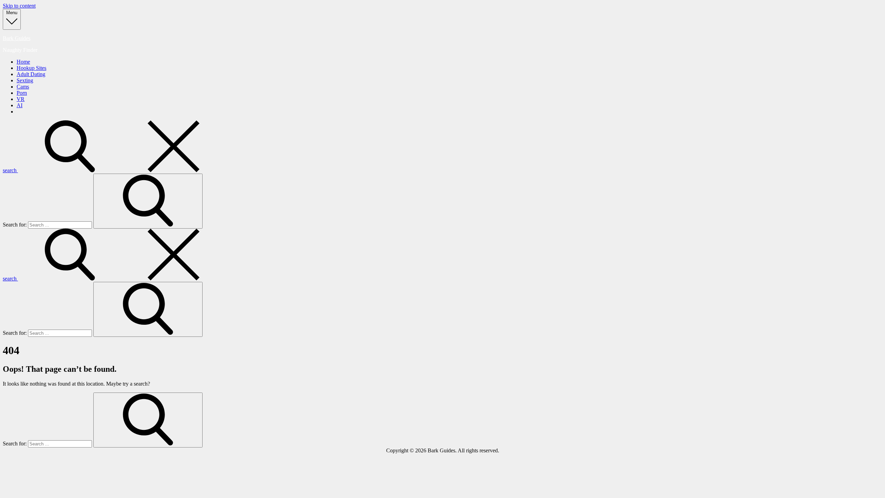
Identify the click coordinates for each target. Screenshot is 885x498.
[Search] (148, 201)
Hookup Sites (31, 68)
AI (19, 105)
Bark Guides (16, 38)
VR (21, 99)
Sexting (25, 80)
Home (23, 62)
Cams (23, 87)
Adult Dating (31, 74)
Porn (22, 93)
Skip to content (19, 6)
